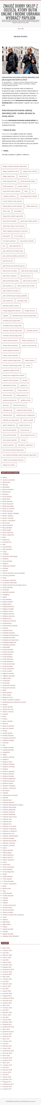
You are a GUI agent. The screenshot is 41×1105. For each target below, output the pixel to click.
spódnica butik (26, 400)
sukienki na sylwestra (9, 831)
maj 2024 (5, 1010)
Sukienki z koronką (8, 843)
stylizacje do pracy (19, 405)
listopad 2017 (6, 1082)
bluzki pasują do (8, 186)
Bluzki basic (6, 499)
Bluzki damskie (7, 501)
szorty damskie (7, 869)
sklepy (4, 755)
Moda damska (7, 692)
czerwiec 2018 (7, 1065)
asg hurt (21, 82)
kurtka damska (7, 654)
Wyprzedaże (6, 924)
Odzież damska (7, 707)
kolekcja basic (7, 604)
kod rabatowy (6, 599)
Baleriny (5, 485)
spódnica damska (8, 757)
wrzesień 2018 (7, 1058)
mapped (5, 316)
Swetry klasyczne (8, 855)
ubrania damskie (8, 445)
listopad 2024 (6, 996)
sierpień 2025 (7, 974)
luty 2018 (5, 1075)
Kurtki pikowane (7, 661)
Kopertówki (6, 647)
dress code (6, 211)
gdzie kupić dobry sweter (29, 221)
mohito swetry (29, 360)
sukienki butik (7, 415)
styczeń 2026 (6, 962)
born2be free (6, 542)
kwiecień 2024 (7, 1012)
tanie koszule (25, 430)
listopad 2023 (6, 1024)
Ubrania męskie (7, 912)
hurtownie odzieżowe (9, 583)
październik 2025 (8, 969)
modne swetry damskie (10, 355)
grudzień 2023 (7, 1022)
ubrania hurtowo (12, 85)
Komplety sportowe (8, 645)
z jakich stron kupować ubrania (13, 460)
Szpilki (4, 874)
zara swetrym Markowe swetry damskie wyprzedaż (19, 455)
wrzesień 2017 (7, 1086)
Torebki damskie (7, 896)
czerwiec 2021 (7, 1041)
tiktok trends (6, 888)
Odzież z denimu (8, 712)
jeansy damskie (7, 587)
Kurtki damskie (7, 657)
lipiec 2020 (6, 1055)
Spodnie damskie (8, 774)
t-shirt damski (7, 879)
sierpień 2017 (7, 1089)
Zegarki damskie (7, 934)
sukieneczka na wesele (10, 795)
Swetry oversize (7, 857)
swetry (4, 848)
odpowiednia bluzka (9, 385)
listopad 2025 (6, 967)
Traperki (5, 898)
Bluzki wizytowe (7, 511)
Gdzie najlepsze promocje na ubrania (15, 231)
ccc (33, 191)
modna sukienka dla (28, 340)
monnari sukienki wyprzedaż (12, 365)
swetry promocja (24, 425)
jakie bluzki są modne (10, 271)
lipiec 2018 (6, 1063)
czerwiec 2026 (7, 950)
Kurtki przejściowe (8, 664)
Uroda (4, 917)
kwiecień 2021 (7, 1046)
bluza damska (7, 497)
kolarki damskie (7, 602)
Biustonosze (6, 492)
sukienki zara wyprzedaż (11, 420)
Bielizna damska (7, 489)
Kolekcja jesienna (8, 606)
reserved (5, 743)
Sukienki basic (7, 800)
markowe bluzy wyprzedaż (11, 321)
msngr (28, 365)
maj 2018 (5, 1067)
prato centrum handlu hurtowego (19, 84)
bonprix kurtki (29, 82)
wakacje (5, 919)
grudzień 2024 (7, 993)
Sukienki (5, 798)
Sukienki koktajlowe (8, 814)
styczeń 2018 (6, 1077)
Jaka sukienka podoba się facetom (14, 256)
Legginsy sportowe (8, 676)
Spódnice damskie (8, 764)
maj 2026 (5, 953)
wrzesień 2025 (7, 972)
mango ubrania (30, 311)
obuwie (25, 380)
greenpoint (6, 236)
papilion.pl (23, 385)
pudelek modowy (8, 740)
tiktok (4, 886)
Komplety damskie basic (10, 635)
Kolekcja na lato (7, 611)
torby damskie (7, 893)
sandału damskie (8, 747)
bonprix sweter (23, 186)
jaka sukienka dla (15, 246)
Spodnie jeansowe (8, 781)
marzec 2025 (6, 986)
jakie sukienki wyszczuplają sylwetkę (15, 296)
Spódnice (5, 759)
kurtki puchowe (7, 666)
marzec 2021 (6, 1048)
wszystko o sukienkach (25, 445)
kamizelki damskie (8, 592)
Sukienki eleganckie (9, 810)
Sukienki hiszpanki (8, 812)
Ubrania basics (7, 907)
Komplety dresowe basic (10, 640)
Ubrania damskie (8, 910)
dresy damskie (7, 561)
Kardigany (5, 595)
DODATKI (5, 559)
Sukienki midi (6, 821)
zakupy (4, 927)
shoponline (6, 752)
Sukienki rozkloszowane (10, 836)
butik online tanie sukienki (11, 191)
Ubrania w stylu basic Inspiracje (13, 915)
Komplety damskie (8, 633)
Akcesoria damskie (8, 480)
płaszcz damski (7, 721)
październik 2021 (8, 1032)
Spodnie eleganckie (8, 778)
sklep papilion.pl (22, 395)
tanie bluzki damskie (9, 430)
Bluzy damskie (7, 528)
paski (4, 716)
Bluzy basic (6, 523)
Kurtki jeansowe (7, 659)
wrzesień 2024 (7, 1000)
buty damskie (6, 547)
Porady (4, 731)
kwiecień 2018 (7, 1070)
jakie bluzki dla (8, 261)
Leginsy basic (6, 678)
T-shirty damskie (8, 881)
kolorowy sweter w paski (11, 306)
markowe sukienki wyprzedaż (12, 331)
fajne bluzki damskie (9, 221)
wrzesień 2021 (7, 1034)
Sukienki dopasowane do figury (12, 805)
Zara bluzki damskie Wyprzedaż (13, 450)
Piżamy (4, 719)
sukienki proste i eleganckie (25, 415)
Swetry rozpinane (8, 860)
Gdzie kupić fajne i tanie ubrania (13, 226)
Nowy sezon (6, 134)
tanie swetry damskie (10, 440)
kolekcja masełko (8, 609)
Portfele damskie (8, 735)
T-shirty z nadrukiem (9, 884)
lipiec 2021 (6, 1039)
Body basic (6, 540)
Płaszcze (5, 724)
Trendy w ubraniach (9, 905)
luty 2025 (5, 989)
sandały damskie (8, 750)
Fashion (5, 571)
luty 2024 (5, 1017)
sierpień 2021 (7, 1036)
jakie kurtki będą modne (11, 281)
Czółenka (5, 554)
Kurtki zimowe (7, 671)
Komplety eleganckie (9, 642)
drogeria (5, 563)
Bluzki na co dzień (8, 508)
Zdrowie (5, 931)
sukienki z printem (8, 845)
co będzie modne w (9, 196)
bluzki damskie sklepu (28, 181)
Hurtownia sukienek (9, 580)
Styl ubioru (6, 790)
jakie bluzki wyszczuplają (29, 271)
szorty (4, 862)
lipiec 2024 (6, 1005)
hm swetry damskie (9, 241)
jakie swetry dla (8, 301)
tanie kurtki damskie (9, 435)
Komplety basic (7, 630)
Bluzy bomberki (7, 525)
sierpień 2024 (7, 1003)
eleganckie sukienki (8, 566)
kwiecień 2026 (7, 955)
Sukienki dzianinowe (9, 807)
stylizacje (6, 405)
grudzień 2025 (7, 965)
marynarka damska (8, 685)
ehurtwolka (18, 211)
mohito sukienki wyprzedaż (12, 360)
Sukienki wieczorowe (9, 841)
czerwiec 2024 (7, 1008)
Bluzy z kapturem (8, 535)
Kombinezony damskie (10, 626)
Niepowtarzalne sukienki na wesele (14, 702)
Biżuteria (5, 494)
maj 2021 (5, 1043)
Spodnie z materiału (9, 788)
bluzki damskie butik (9, 181)
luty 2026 (5, 960)
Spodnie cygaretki (8, 771)
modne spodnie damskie (11, 350)
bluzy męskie (6, 530)
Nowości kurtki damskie (10, 380)
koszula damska (7, 649)
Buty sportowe (7, 549)
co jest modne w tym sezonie (12, 201)
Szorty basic (6, 864)
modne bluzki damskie (10, 345)
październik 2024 (8, 998)
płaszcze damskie (8, 726)
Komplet (5, 628)
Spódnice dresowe (8, 767)
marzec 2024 (6, 1015)
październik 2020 (8, 1051)
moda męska (6, 695)
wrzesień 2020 (7, 1053)
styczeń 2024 (6, 1020)
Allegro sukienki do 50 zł (11, 171)
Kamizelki (5, 590)
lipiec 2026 (6, 948)
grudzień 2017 (7, 1079)
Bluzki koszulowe (8, 506)
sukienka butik (7, 410)
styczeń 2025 (6, 991)
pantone (5, 714)
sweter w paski (28, 420)
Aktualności (7, 82)
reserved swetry (8, 390)
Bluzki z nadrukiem (8, 520)
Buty (3, 544)
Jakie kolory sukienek (9, 276)
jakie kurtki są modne (30, 281)
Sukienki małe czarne (9, 817)
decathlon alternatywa (9, 556)
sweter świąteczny (9, 425)
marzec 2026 (6, 957)
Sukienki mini (6, 824)
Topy (4, 891)
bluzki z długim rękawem (10, 513)
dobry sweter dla (32, 206)
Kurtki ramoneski (8, 669)
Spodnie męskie (7, 783)
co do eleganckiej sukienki (28, 196)
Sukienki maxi (7, 819)
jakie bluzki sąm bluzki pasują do (14, 266)
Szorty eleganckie (8, 872)
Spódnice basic (7, 762)
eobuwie (5, 568)
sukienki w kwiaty (8, 838)
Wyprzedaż (6, 922)
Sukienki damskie (8, 802)
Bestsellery (6, 487)
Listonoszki (6, 681)
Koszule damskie (8, 652)
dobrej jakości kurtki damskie (12, 206)
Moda (4, 690)
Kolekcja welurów (8, 614)
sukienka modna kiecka (24, 410)
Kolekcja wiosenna (8, 616)
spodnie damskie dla (10, 400)
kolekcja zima (6, 618)
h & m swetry (18, 236)
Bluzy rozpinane (7, 532)
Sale (3, 745)
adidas (4, 477)
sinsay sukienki (23, 390)
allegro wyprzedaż (9, 176)
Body (4, 537)
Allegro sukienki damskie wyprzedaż (15, 166)
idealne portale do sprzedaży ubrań (14, 585)
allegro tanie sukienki (30, 171)
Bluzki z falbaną (7, 516)
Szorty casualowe (8, 867)
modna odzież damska (10, 340)
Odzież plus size (7, 709)
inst (4, 246)
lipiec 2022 (6, 1029)
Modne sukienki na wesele (11, 700)
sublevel (5, 793)
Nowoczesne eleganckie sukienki (13, 375)
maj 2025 (5, 981)
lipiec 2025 (6, 977)
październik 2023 (8, 1027)
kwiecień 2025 (7, 984)
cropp (4, 551)
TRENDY (5, 900)
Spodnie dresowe (8, 776)
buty (25, 191)
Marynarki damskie (8, 688)
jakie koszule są (26, 276)
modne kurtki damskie (29, 345)
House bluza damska (27, 241)
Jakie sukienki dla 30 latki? (26, 286)
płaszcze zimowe (8, 728)
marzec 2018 (6, 1072)
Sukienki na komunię (9, 829)
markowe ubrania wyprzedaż (12, 335)
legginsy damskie (8, 673)
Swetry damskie (7, 850)
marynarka (6, 683)
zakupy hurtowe (7, 929)
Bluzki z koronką (7, 518)
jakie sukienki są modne (11, 291)
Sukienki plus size (8, 833)
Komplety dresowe (8, 638)
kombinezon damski (9, 621)
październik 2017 (8, 1084)
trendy (23, 440)
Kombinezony (7, 623)
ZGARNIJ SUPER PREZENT (10, 936)
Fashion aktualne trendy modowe (13, 573)
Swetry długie (7, 853)
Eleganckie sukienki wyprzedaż (13, 216)
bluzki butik (23, 176)
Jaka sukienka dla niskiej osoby (13, 251)
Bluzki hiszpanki (7, 504)
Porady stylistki (7, 733)
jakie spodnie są (8, 286)
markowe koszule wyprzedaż (12, 326)
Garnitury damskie (8, 575)
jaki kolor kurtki (22, 301)
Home (4, 578)
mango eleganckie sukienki (12, 311)
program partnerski (9, 738)
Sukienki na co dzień (9, 826)
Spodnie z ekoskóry (8, 786)
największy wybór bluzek (11, 370)
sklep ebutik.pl (7, 395)
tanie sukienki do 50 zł (27, 435)
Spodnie (5, 769)
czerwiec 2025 (7, 979)
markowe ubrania (32, 331)
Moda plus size (7, 697)
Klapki (4, 597)
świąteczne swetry (9, 465)
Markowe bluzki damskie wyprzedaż (24, 316)
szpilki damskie (7, 876)
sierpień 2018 (7, 1060)
